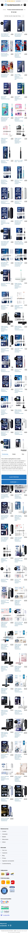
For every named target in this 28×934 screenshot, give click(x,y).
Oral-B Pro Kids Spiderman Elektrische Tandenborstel (18, 55)
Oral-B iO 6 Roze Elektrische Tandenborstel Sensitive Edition (18, 496)
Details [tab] (14, 454)
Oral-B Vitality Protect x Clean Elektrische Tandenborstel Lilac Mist (19, 77)
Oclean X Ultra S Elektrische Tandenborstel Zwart (4, 560)
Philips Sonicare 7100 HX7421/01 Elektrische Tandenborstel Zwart (4, 713)
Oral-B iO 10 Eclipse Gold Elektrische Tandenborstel (5, 819)
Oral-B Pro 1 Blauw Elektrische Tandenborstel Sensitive (18, 182)
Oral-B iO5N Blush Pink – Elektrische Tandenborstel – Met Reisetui (4, 539)
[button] (2, 5)
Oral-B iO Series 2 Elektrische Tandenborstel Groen (5, 202)
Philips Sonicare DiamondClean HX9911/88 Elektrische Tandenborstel (4, 691)
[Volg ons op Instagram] (10, 925)
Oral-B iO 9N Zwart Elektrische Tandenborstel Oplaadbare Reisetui (19, 735)
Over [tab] (23, 454)
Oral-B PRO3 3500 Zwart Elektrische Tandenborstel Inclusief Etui (19, 264)
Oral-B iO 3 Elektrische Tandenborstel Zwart (5, 370)
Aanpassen (13, 482)
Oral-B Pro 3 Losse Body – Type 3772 (19, 161)
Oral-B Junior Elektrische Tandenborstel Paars (5, 97)
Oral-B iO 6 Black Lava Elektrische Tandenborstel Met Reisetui (5, 496)
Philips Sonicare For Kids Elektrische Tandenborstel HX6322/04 (5, 119)
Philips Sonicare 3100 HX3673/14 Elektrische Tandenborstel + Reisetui (4, 329)
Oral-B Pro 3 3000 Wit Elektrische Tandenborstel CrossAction (18, 222)
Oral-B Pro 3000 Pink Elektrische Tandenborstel (5, 284)
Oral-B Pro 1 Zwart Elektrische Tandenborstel (5, 161)
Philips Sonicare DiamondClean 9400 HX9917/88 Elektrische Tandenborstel (18, 757)
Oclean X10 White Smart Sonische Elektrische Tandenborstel (18, 539)
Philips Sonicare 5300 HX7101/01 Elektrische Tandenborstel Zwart (19, 411)
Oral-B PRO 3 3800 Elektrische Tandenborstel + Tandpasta (5, 307)
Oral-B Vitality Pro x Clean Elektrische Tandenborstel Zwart (5, 35)
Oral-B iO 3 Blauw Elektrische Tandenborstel (4, 390)
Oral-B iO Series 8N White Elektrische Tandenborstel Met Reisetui (19, 624)
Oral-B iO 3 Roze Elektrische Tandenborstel (18, 370)
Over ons (4, 850)
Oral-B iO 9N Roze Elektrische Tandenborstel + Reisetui (5, 756)
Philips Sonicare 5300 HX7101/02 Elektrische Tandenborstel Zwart (19, 328)
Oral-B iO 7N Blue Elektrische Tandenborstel (4, 580)
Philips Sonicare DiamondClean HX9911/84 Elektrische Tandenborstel (18, 669)
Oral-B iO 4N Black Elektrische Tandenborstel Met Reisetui (5, 350)
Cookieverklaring (6, 863)
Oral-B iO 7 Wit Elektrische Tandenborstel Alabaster (18, 581)
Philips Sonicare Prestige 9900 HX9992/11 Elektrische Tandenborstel (18, 779)
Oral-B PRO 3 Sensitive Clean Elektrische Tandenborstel (4, 182)
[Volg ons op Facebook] (8, 925)
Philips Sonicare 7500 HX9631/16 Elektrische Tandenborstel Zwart (4, 735)
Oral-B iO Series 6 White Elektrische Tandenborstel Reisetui (4, 517)
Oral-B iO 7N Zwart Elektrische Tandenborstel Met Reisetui (5, 602)
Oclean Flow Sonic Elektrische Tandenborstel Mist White (19, 307)
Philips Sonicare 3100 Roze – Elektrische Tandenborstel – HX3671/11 (4, 141)
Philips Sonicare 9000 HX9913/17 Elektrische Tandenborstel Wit (18, 690)
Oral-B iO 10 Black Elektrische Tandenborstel (18, 799)
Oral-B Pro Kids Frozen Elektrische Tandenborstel (5, 54)
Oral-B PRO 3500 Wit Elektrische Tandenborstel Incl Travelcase (5, 264)
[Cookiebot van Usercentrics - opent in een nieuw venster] (21, 450)
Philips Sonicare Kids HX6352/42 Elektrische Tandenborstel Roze (19, 119)
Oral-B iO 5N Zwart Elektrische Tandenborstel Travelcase (5, 433)
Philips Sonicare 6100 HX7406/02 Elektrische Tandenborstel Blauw (18, 518)
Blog (3, 855)
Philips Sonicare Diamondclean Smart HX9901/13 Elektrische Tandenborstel (4, 646)
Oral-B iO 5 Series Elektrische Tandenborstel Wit (18, 433)
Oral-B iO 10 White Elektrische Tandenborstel (5, 799)
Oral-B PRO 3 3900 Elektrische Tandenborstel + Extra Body (19, 350)
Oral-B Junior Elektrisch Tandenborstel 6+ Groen (18, 98)
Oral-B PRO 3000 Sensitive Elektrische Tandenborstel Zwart (19, 242)
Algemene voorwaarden (8, 860)
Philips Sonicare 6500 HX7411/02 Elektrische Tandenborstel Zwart (4, 669)
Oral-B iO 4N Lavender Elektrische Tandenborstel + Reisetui (4, 412)
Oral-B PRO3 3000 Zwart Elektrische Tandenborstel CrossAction (5, 243)
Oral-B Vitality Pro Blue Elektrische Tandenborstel (18, 35)
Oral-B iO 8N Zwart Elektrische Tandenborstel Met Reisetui (19, 560)
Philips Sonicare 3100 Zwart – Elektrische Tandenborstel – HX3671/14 (18, 141)
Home (4, 9)
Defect (4, 842)
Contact (4, 831)
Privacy (4, 858)
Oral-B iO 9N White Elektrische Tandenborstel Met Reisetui (5, 778)
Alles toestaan (14, 476)
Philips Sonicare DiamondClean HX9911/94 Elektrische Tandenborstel (18, 646)
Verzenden (5, 834)
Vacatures (4, 853)
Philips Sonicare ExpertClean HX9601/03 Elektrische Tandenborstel (18, 602)
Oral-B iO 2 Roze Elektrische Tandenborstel (18, 202)
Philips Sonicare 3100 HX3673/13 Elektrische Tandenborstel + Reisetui (18, 286)
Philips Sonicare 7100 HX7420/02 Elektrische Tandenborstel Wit (18, 712)
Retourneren (5, 839)
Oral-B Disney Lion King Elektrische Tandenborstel (5, 75)
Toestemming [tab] (5, 454)
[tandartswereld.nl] (13, 5)
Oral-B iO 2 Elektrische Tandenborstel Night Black (5, 222)
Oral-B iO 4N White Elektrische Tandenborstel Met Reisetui (19, 390)
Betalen (4, 836)
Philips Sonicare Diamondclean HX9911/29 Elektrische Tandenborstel (4, 624)
